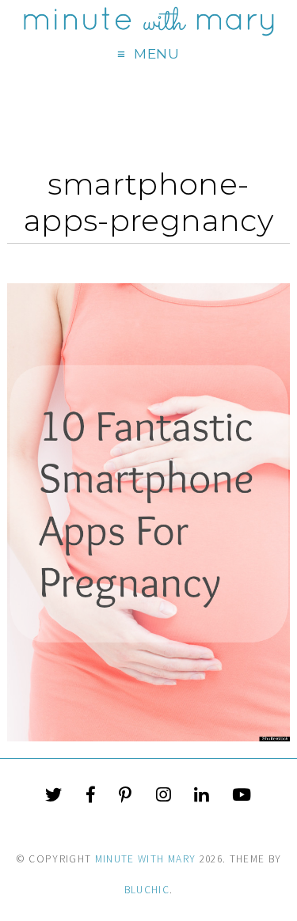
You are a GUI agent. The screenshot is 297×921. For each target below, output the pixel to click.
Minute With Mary (145, 859)
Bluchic (146, 889)
